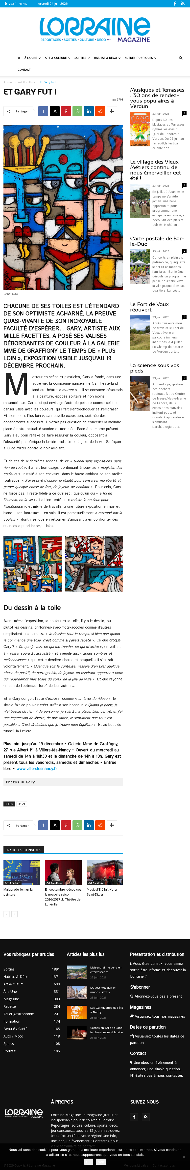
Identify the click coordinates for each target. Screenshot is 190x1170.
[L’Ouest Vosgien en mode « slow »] (77, 992)
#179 (22, 804)
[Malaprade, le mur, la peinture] (21, 872)
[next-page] (14, 914)
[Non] (183, 1156)
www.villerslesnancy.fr (37, 769)
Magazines (140, 1007)
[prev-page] (6, 914)
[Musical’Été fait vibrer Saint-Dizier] (105, 872)
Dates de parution (148, 1027)
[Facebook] (174, 3)
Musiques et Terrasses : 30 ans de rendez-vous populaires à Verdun (157, 98)
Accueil (8, 82)
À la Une (30, 58)
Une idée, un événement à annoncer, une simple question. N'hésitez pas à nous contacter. (156, 1069)
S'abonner (140, 987)
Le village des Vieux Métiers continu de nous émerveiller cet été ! (155, 170)
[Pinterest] (66, 111)
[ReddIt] (100, 111)
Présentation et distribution (157, 954)
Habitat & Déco (105, 58)
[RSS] (183, 3)
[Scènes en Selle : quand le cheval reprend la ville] (77, 1032)
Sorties (80, 58)
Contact (24, 70)
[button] (181, 58)
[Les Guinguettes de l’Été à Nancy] (77, 1012)
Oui (88, 1162)
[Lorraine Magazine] (95, 29)
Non (101, 1162)
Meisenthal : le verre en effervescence (105, 970)
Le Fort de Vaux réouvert (149, 307)
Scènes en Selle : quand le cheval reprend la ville (106, 1030)
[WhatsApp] (77, 111)
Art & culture (56, 58)
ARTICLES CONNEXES (23, 850)
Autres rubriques (139, 58)
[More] (112, 111)
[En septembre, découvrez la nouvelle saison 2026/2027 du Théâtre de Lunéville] (63, 872)
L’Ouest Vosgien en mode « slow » (103, 990)
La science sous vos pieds (154, 368)
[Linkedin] (89, 111)
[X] (55, 111)
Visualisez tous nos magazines (159, 1016)
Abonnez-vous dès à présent (157, 996)
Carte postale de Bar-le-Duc (157, 241)
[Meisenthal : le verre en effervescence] (77, 972)
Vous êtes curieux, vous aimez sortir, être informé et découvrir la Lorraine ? (158, 970)
